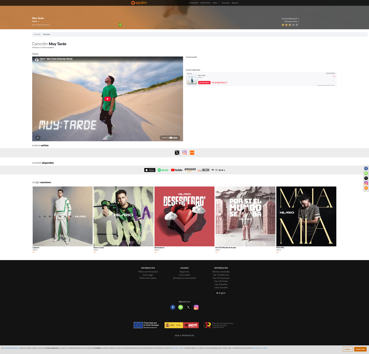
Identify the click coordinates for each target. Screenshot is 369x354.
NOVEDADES (193, 3)
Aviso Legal (148, 275)
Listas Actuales (221, 287)
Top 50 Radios (221, 284)
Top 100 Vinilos (221, 281)
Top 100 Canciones (221, 278)
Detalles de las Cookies (260, 348)
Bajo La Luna (99, 247)
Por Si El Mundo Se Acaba (225, 247)
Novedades (37, 34)
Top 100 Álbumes (221, 275)
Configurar (347, 349)
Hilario (34, 21)
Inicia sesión (226, 3)
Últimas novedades (221, 271)
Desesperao (159, 247)
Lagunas (36, 247)
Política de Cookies (148, 278)
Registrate (184, 271)
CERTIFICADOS (205, 3)
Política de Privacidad (148, 271)
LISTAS (215, 3)
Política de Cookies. (177, 348)
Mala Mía (280, 247)
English (222, 293)
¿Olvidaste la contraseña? (184, 278)
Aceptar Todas (360, 349)
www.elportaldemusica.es (11, 348)
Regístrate (235, 3)
